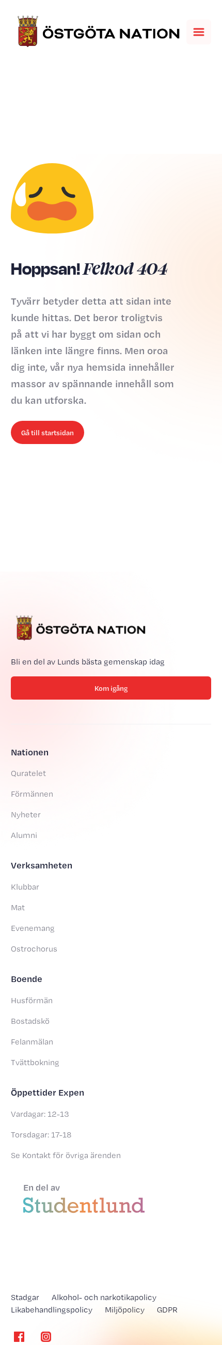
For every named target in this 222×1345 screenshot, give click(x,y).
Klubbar (25, 887)
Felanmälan (32, 1042)
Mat (18, 907)
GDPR (167, 1310)
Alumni (24, 835)
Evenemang (33, 928)
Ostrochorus (34, 949)
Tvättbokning (35, 1062)
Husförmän (32, 1000)
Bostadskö (30, 1021)
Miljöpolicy (125, 1310)
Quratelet (28, 773)
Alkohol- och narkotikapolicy (104, 1297)
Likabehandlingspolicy (51, 1310)
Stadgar (25, 1297)
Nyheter (26, 814)
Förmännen (32, 794)
